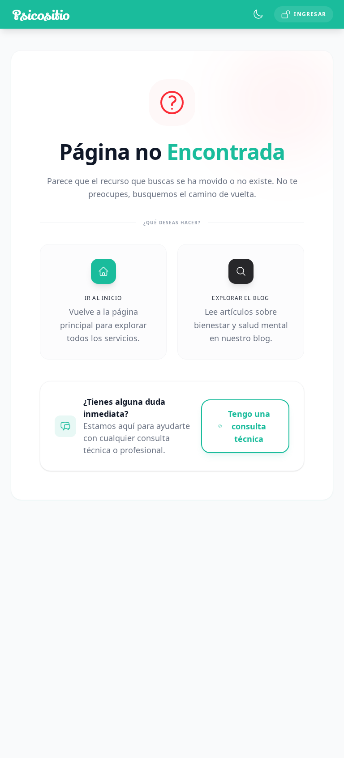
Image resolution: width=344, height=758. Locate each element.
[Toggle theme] (258, 14)
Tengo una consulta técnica (249, 426)
